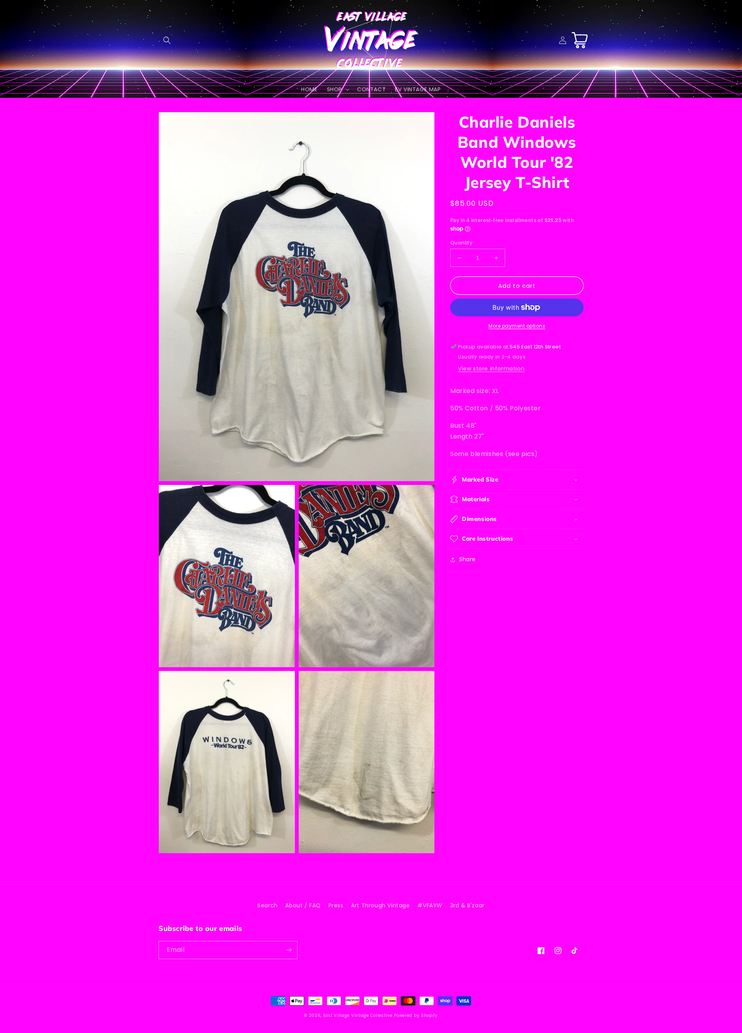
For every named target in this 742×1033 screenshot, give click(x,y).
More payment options (516, 326)
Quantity (461, 242)
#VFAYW (429, 905)
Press (336, 905)
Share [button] (467, 559)
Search (267, 905)
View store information (491, 368)
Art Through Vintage (380, 905)
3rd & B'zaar (467, 905)
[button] (166, 40)
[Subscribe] (288, 950)
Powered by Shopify (416, 1015)
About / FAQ (303, 905)
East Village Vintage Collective (358, 1015)
